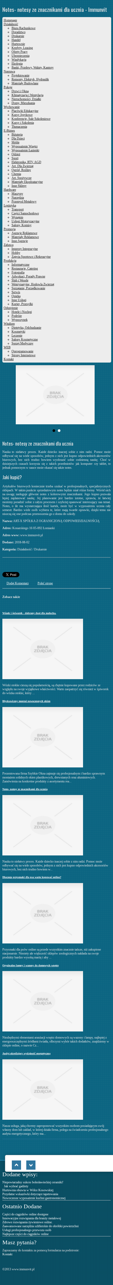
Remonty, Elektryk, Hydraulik (30, 79)
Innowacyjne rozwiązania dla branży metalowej (31, 1218)
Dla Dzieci (18, 138)
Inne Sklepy (19, 186)
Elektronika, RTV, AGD (26, 162)
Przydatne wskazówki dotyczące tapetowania (30, 1194)
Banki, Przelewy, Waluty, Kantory (33, 67)
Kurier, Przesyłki (22, 304)
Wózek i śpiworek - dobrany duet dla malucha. (29, 613)
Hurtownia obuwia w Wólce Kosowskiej (27, 1190)
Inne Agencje (20, 241)
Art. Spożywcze (22, 178)
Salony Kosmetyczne (25, 339)
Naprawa (9, 71)
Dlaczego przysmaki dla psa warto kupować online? (31, 877)
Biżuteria (17, 134)
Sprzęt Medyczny (22, 343)
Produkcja (10, 260)
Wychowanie (12, 107)
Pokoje (8, 87)
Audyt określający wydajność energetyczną (26, 1053)
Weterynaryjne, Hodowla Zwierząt (33, 284)
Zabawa (8, 245)
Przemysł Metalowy (24, 201)
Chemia (16, 174)
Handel (16, 40)
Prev (24, 395)
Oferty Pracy (20, 52)
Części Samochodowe (25, 213)
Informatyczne (20, 264)
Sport (15, 158)
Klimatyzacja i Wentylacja (27, 95)
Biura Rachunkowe (23, 28)
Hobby (16, 253)
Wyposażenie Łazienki (25, 150)
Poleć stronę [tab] (45, 583)
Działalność (11, 24)
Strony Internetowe (23, 355)
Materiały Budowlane (25, 83)
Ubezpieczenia (20, 56)
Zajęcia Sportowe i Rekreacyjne (31, 257)
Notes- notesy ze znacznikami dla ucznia (25, 789)
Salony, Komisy (22, 225)
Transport (18, 209)
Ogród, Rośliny (21, 170)
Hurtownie (18, 44)
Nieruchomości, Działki (26, 99)
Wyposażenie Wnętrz (25, 146)
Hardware (10, 190)
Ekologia (17, 63)
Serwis (16, 292)
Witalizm (9, 324)
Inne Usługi (19, 300)
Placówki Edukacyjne (25, 111)
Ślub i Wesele (20, 280)
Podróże (17, 316)
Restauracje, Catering (25, 268)
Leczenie (17, 335)
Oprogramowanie (22, 351)
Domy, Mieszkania (23, 103)
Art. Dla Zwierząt (22, 166)
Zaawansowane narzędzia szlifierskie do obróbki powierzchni (40, 1226)
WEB (7, 347)
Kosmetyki (18, 331)
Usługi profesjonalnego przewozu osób (26, 1230)
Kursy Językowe (22, 115)
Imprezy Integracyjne (25, 249)
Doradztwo (18, 32)
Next (89, 395)
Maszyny (17, 193)
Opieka (16, 296)
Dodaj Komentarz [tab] (18, 583)
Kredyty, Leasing (22, 48)
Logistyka (10, 205)
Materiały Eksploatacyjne (27, 182)
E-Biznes (9, 130)
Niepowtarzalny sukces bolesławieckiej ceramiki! (32, 1182)
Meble (15, 142)
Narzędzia (18, 197)
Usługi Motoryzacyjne (25, 221)
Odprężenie (11, 308)
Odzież (16, 154)
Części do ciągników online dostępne (25, 1214)
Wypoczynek (20, 320)
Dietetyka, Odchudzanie (26, 327)
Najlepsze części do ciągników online (25, 1234)
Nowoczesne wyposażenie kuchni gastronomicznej (33, 1198)
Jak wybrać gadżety (15, 1186)
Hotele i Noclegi (22, 312)
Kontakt (9, 359)
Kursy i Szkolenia (23, 123)
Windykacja (19, 59)
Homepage (10, 20)
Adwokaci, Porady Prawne (28, 276)
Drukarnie (18, 36)
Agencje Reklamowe (24, 233)
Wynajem (17, 217)
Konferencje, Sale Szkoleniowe (31, 119)
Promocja (10, 229)
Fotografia (18, 272)
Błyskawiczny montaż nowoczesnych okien (26, 701)
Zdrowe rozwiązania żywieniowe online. (27, 1222)
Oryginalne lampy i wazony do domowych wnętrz (30, 965)
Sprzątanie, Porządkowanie (28, 288)
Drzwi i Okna (20, 91)
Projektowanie (20, 75)
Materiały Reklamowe (25, 237)
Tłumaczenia (19, 126)
